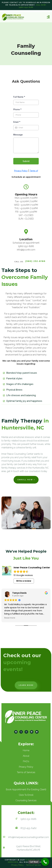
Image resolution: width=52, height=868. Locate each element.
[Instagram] (26, 732)
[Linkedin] (31, 732)
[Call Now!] (45, 862)
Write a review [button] (23, 580)
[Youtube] (37, 732)
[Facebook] (16, 732)
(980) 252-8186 (35, 261)
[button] (48, 17)
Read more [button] (9, 618)
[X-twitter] (21, 732)
